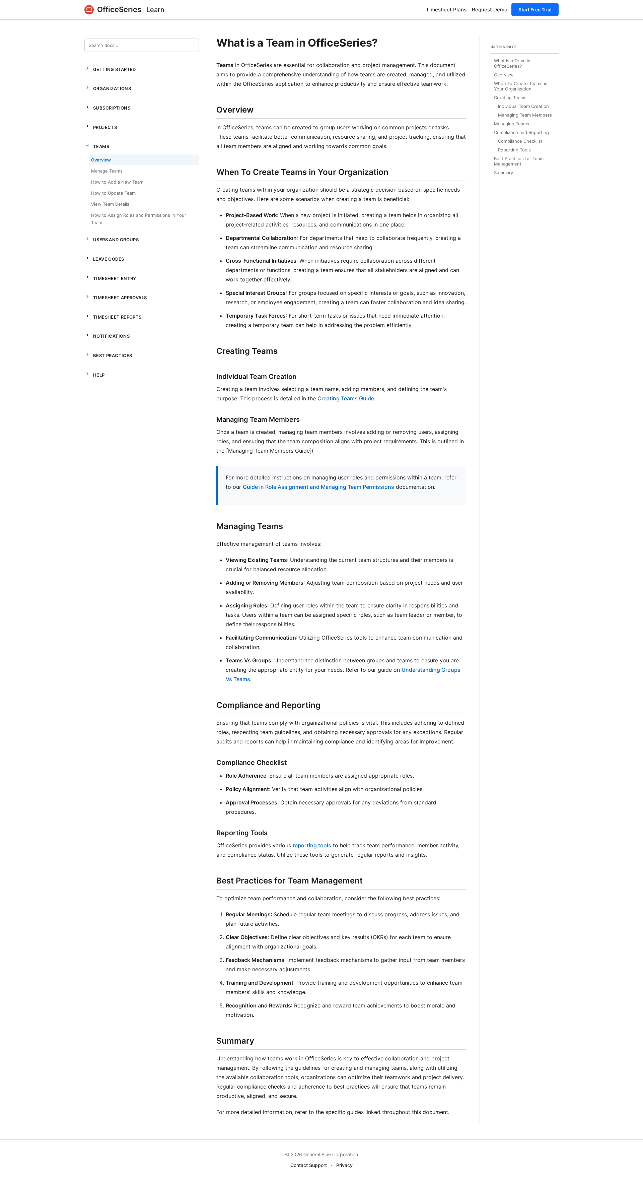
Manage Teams (107, 171)
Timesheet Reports (113, 316)
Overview (101, 159)
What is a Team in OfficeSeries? (512, 63)
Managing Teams (511, 123)
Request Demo (489, 9)
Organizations (107, 87)
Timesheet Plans (446, 9)
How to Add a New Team (117, 182)
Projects (100, 126)
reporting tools (312, 845)
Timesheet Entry (110, 277)
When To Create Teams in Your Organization (521, 86)
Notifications (107, 335)
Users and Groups (111, 239)
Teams (96, 145)
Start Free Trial (535, 9)
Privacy (344, 1165)
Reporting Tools (514, 149)
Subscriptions (107, 107)
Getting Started (110, 68)
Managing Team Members (525, 115)
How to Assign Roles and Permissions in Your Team (138, 218)
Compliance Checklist (520, 141)
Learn (155, 10)
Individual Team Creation (523, 106)
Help (94, 374)
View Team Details (110, 204)
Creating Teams (510, 97)
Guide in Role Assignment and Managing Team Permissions (318, 486)
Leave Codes (104, 258)
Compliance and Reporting (521, 132)
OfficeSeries (119, 9)
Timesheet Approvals (115, 296)
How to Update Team (113, 193)
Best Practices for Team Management (519, 161)
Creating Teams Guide (345, 398)
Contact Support (308, 1165)
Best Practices (108, 354)
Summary (503, 172)
